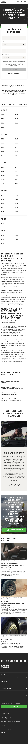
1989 (2, 223)
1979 (2, 235)
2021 (16, 123)
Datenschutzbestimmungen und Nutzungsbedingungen (8, 728)
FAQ (2, 692)
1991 (2, 212)
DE (18, 2)
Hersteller (4, 35)
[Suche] (21, 2)
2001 (2, 183)
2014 (16, 147)
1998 (16, 195)
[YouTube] (10, 717)
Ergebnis (15, 69)
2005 (2, 175)
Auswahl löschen (14, 73)
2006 (16, 171)
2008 (16, 167)
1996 (16, 199)
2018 (16, 139)
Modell (3, 47)
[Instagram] (6, 717)
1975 (2, 243)
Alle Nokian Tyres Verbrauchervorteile (15, 485)
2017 (2, 143)
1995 (2, 203)
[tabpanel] (14, 55)
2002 (16, 179)
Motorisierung (5, 54)
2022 (2, 123)
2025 (16, 115)
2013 (2, 151)
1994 (16, 203)
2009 (2, 167)
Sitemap (3, 732)
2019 (2, 139)
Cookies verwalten (5, 735)
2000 (15, 104)
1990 (20, 104)
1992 (16, 207)
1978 (16, 235)
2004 (16, 175)
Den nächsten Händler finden (15, 530)
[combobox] (14, 38)
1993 (2, 207)
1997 (2, 199)
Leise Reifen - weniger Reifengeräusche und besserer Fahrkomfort (13, 565)
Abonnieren (14, 706)
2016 (16, 143)
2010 (9, 104)
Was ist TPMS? (6, 639)
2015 (2, 147)
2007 (2, 171)
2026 (2, 115)
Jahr (3, 41)
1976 (16, 239)
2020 (4, 104)
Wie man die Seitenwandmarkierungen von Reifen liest (12, 603)
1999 (2, 195)
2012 (16, 151)
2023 (16, 119)
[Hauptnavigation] (25, 2)
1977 (2, 239)
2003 (2, 179)
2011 (2, 155)
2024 (2, 119)
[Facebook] (2, 717)
